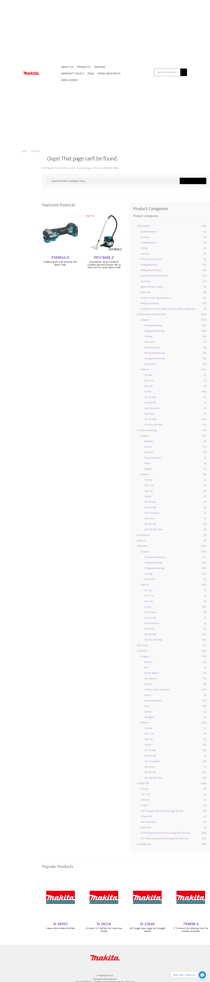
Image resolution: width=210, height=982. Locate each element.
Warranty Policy (72, 73)
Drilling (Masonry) (149, 265)
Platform (145, 370)
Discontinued (143, 535)
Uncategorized (144, 844)
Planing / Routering (150, 303)
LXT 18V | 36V (150, 419)
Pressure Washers (153, 458)
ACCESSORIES (143, 226)
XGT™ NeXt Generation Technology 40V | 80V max (164, 839)
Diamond (145, 254)
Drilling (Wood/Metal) (151, 270)
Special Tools (150, 364)
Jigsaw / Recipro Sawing (152, 287)
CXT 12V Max (150, 397)
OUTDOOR (142, 651)
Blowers (148, 662)
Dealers (99, 67)
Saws (146, 706)
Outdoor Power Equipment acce (156, 298)
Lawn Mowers (151, 679)
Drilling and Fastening (154, 331)
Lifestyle (148, 684)
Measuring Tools (152, 348)
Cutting (144, 248)
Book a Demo (69, 80)
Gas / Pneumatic (152, 408)
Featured (141, 541)
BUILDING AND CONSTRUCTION (151, 314)
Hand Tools (149, 342)
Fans (146, 668)
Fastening (145, 281)
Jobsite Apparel (151, 673)
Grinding (148, 336)
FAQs (91, 73)
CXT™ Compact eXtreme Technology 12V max (162, 811)
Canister (148, 447)
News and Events (109, 73)
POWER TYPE (143, 783)
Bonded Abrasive (149, 232)
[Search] (183, 72)
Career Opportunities (150, 968)
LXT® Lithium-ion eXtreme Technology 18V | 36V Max (165, 833)
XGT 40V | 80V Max (153, 425)
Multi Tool (145, 292)
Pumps (147, 463)
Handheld (148, 452)
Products (83, 67)
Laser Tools (149, 579)
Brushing (145, 237)
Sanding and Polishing (154, 359)
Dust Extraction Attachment (154, 276)
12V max (148, 375)
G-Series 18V (150, 403)
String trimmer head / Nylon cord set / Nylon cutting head (168, 309)
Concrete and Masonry (155, 557)
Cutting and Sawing (153, 325)
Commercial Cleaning (147, 430)
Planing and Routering (154, 353)
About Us (67, 67)
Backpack (148, 441)
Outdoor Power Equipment (157, 690)
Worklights (149, 717)
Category (145, 320)
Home (24, 151)
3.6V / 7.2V (149, 381)
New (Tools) (142, 645)
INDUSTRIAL (142, 546)
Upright (147, 469)
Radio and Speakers (153, 701)
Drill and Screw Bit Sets (151, 259)
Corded (147, 392)
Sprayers (148, 712)
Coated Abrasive (148, 243)
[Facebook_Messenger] (202, 974)
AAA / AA (148, 386)
